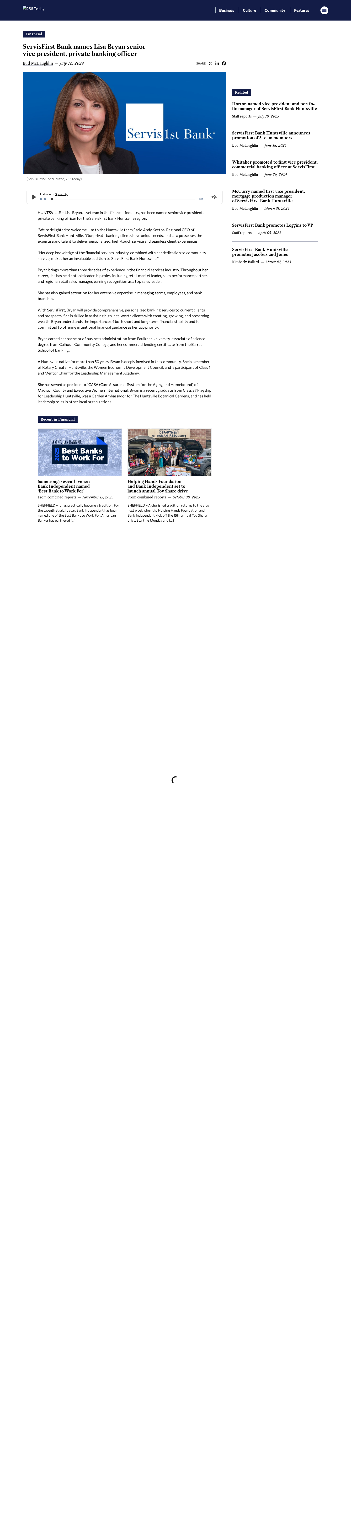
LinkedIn (217, 63)
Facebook (223, 63)
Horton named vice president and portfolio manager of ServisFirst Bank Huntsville (274, 106)
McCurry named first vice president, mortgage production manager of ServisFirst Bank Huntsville (268, 196)
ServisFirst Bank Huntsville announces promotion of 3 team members (271, 135)
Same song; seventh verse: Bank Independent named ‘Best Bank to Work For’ (64, 486)
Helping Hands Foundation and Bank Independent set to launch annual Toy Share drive (158, 486)
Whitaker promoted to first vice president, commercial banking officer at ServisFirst (275, 164)
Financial (34, 34)
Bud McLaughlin (38, 63)
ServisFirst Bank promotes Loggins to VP (272, 225)
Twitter (210, 63)
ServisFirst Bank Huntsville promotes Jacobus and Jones (260, 252)
